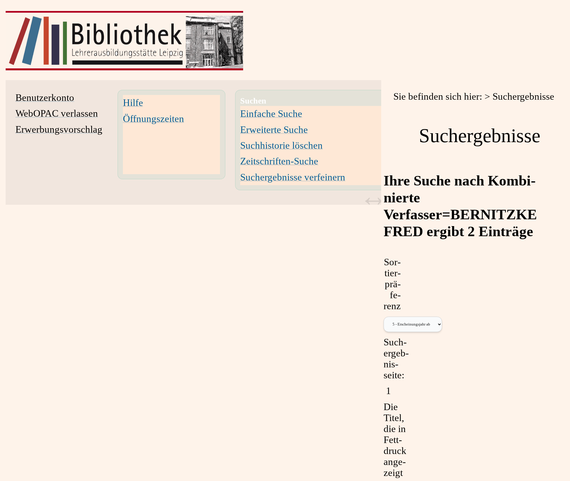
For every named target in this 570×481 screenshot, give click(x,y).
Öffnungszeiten (153, 118)
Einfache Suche (271, 113)
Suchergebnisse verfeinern (292, 177)
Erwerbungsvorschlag (58, 129)
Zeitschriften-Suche (279, 161)
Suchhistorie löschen (281, 145)
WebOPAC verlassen (56, 113)
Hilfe (133, 102)
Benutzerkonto (44, 97)
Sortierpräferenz (392, 284)
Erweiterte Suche (274, 129)
